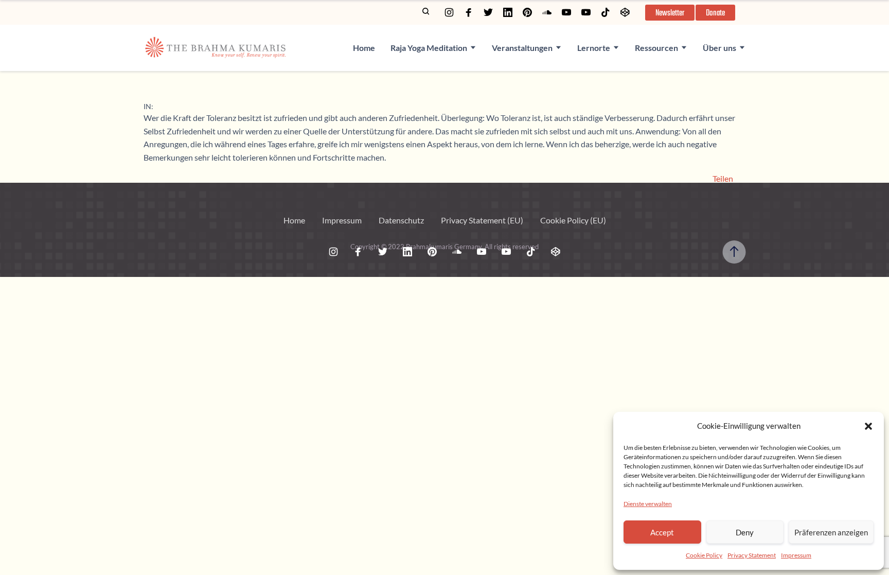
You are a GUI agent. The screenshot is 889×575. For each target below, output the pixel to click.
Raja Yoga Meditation (428, 48)
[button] (868, 426)
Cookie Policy (704, 555)
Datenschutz (401, 220)
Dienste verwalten (648, 504)
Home (364, 48)
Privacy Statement (751, 555)
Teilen (723, 179)
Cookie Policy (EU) (573, 220)
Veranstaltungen (522, 48)
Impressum (796, 555)
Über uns (719, 48)
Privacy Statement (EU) (482, 220)
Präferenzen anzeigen (831, 532)
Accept (662, 532)
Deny (745, 532)
